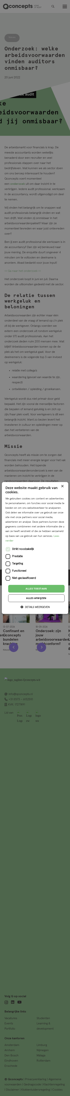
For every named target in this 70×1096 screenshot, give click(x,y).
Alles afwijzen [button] (36, 598)
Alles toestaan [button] (36, 588)
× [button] (62, 486)
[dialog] (35, 548)
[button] (35, 607)
